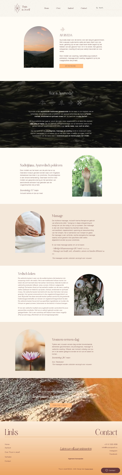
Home (7, 444)
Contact (8, 461)
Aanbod (8, 448)
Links (11, 432)
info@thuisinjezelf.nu (109, 447)
